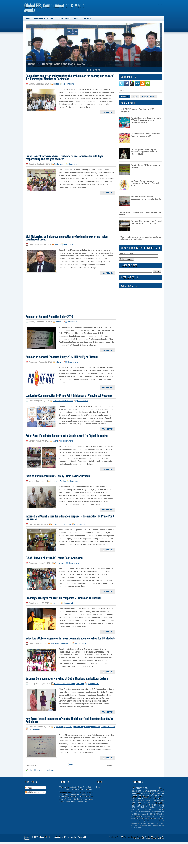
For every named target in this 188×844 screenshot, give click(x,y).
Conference (60, 563)
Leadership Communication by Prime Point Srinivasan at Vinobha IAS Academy (69, 395)
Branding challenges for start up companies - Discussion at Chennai (63, 597)
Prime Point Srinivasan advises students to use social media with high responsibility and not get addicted (64, 157)
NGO (133, 807)
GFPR (158, 793)
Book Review (139, 805)
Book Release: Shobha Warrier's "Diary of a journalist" (145, 135)
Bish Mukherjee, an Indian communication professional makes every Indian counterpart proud (67, 238)
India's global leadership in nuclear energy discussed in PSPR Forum (144, 151)
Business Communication (63, 401)
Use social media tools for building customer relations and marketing (141, 238)
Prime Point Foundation (43, 18)
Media (148, 793)
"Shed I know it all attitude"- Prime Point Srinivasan (54, 557)
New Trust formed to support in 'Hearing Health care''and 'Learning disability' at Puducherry (70, 720)
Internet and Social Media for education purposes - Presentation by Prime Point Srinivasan (70, 517)
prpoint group (64, 18)
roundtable (137, 827)
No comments (68, 84)
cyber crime (58, 727)
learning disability (108, 727)
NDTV (151, 814)
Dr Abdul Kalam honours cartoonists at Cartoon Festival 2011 (145, 183)
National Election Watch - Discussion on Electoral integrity (146, 198)
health (152, 823)
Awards (57, 244)
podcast (158, 809)
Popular (124, 97)
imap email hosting (157, 838)
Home (159, 4)
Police (149, 816)
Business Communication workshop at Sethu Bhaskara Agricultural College (67, 678)
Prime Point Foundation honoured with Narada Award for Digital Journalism (67, 435)
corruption (138, 821)
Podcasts (87, 18)
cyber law (68, 727)
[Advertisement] (48, 135)
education (60, 322)
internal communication (142, 825)
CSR (151, 805)
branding (56, 603)
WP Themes (125, 837)
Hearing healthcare (92, 727)
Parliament (54, 481)
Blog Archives (148, 97)
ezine (162, 803)
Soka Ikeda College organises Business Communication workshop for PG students (70, 638)
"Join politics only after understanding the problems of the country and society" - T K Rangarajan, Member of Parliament (70, 77)
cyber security (78, 727)
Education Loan (143, 811)
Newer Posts (32, 765)
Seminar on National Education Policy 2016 (49, 316)
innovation (160, 823)
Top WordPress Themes (142, 838)
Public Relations (138, 803)
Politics (56, 84)
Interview (143, 814)
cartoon (161, 818)
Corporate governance (152, 800)
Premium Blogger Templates (154, 837)
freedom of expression (139, 823)
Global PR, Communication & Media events (54, 7)
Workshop (80, 684)
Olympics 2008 (141, 798)
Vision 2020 (155, 807)
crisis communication (153, 821)
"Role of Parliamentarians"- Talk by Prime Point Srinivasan (58, 475)
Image (159, 805)
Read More (107, 112)
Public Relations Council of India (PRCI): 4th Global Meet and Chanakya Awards (146, 120)
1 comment (68, 603)
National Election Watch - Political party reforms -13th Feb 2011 (146, 222)
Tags (135, 97)
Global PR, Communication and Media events (56, 64)
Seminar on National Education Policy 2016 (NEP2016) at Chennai (62, 356)
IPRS (135, 814)
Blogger (27, 839)
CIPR (133, 811)
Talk (142, 807)
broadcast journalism (149, 818)
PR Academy (160, 814)
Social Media (59, 164)
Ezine (76, 18)
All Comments (33, 792)
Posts (30, 788)
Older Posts (110, 765)
